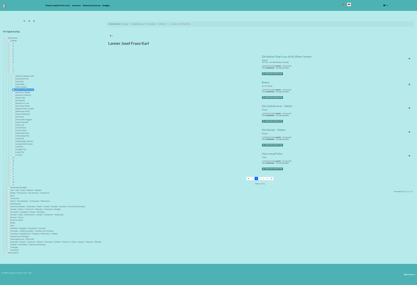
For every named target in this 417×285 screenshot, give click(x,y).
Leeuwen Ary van (22, 103)
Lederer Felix (20, 98)
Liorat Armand (20, 130)
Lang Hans (19, 81)
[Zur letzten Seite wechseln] (271, 178)
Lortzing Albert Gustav (24, 144)
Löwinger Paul (20, 149)
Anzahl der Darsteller (18, 187)
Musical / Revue (16, 217)
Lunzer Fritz (19, 152)
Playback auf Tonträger (19, 236)
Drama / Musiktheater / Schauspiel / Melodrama (30, 201)
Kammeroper (15, 204)
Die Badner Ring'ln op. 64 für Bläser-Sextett (287, 56)
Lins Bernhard (20, 128)
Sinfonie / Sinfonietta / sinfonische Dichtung (27, 245)
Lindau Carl (19, 125)
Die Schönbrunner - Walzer (277, 106)
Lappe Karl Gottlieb (22, 92)
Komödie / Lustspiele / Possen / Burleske (27, 212)
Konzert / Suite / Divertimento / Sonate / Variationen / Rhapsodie (36, 215)
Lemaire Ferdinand (22, 114)
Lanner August (21, 87)
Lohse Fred (19, 139)
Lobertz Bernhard (22, 133)
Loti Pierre (19, 147)
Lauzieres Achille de (23, 95)
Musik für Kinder (16, 220)
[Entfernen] (34, 21)
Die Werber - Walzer (274, 129)
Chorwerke (14, 198)
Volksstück (14, 250)
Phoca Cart (408, 192)
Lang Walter (20, 84)
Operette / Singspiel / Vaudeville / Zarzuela (28, 228)
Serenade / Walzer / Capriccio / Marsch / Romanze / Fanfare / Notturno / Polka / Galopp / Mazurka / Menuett (55, 242)
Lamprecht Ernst (21, 79)
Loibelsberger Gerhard (24, 141)
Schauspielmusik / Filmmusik (22, 239)
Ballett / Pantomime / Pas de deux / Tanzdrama (29, 193)
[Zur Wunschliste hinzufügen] (409, 59)
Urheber (13, 41)
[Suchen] (29, 21)
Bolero (266, 82)
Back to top (408, 274)
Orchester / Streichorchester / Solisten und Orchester (32, 231)
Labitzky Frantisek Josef (24, 76)
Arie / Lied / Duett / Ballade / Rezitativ (26, 190)
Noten (12, 223)
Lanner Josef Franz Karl (24, 90)
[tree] (52, 145)
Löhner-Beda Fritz (22, 136)
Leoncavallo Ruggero (23, 120)
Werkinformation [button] (273, 73)
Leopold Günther (22, 122)
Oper (12, 226)
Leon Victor (19, 117)
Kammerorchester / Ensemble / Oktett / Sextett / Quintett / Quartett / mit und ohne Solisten (47, 207)
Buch (12, 196)
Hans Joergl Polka (272, 153)
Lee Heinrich (20, 100)
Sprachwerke (13, 253)
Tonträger (14, 247)
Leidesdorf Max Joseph (24, 109)
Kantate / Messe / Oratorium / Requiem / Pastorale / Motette (35, 209)
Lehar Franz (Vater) (22, 106)
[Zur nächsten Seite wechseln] (267, 178)
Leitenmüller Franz (22, 111)
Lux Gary (18, 155)
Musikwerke (12, 38)
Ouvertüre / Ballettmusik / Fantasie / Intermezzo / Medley (34, 234)
